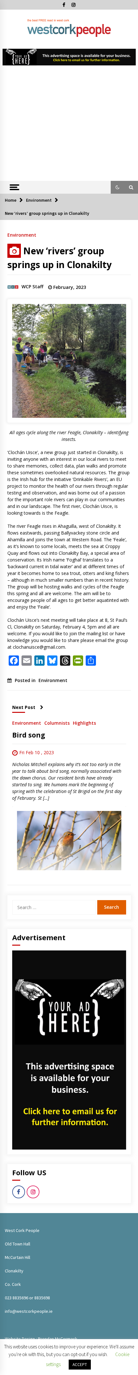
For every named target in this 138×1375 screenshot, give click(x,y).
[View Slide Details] (69, 57)
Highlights (84, 722)
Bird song (28, 734)
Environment (21, 234)
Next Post (23, 707)
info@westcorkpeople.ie (29, 1311)
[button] (117, 187)
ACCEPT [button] (80, 1364)
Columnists (57, 722)
